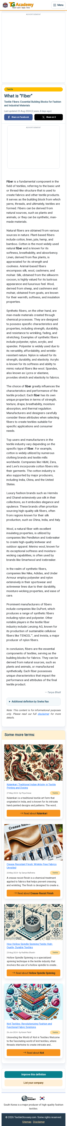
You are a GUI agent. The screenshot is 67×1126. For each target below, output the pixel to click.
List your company (33, 1082)
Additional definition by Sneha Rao (30, 701)
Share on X (51, 117)
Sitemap (26, 1121)
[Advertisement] (33, 49)
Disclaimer (39, 1121)
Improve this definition (33, 1074)
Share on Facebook (20, 117)
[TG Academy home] (19, 5)
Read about (35, 813)
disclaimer (43, 713)
